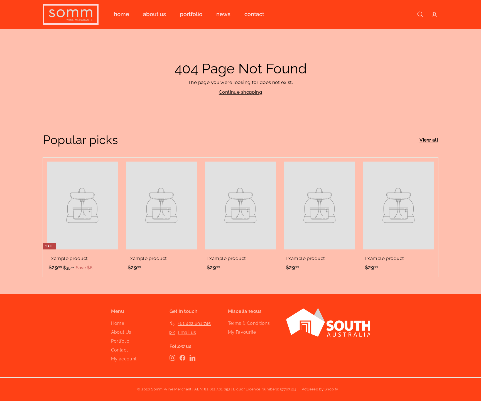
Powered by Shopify (320, 389)
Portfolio (191, 14)
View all (428, 140)
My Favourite (242, 332)
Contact (254, 14)
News (223, 14)
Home (121, 14)
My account (124, 359)
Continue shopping (240, 92)
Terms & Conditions (249, 323)
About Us (154, 14)
